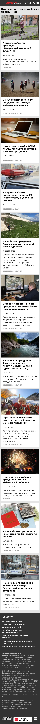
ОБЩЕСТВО (7, 67)
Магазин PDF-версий (11, 627)
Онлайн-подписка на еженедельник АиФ (12, 631)
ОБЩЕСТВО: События (12, 113)
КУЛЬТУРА (7, 499)
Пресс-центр (8, 624)
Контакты (20, 624)
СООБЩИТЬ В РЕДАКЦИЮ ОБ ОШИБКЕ (18, 647)
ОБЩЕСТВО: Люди (11, 209)
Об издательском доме (13, 621)
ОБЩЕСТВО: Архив (11, 550)
